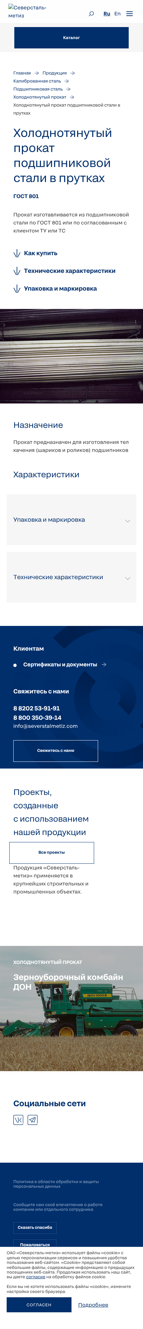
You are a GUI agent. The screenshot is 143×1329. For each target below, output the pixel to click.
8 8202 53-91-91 (36, 708)
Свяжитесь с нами (55, 750)
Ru (106, 14)
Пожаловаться (35, 1244)
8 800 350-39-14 (37, 717)
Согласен (39, 1305)
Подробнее (93, 1305)
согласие (35, 1277)
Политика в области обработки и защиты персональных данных (56, 1184)
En (117, 14)
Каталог (71, 37)
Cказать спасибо (35, 1227)
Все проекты (51, 852)
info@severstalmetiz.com (45, 726)
